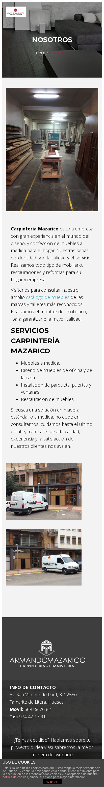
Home (41, 53)
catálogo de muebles (47, 297)
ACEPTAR (52, 781)
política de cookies (15, 777)
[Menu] (90, 11)
